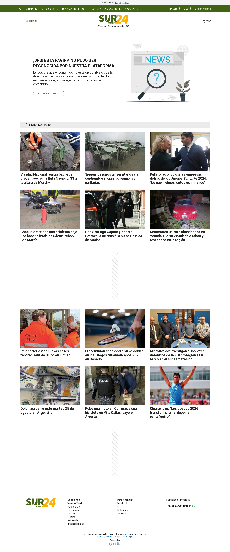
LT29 (186, 8)
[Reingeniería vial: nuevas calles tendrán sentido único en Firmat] (50, 328)
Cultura (96, 9)
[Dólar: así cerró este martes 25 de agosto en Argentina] (50, 385)
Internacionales (128, 9)
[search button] (20, 9)
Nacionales (110, 9)
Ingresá (206, 21)
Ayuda (132, 536)
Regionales (52, 9)
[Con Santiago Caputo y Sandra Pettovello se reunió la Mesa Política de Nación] (115, 209)
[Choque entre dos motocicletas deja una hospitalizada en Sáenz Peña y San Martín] (50, 209)
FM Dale (173, 8)
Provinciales (68, 9)
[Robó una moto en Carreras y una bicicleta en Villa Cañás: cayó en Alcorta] (115, 385)
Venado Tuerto (34, 9)
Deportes (83, 9)
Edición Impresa (203, 8)
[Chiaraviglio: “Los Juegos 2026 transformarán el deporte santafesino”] (180, 385)
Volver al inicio (48, 93)
